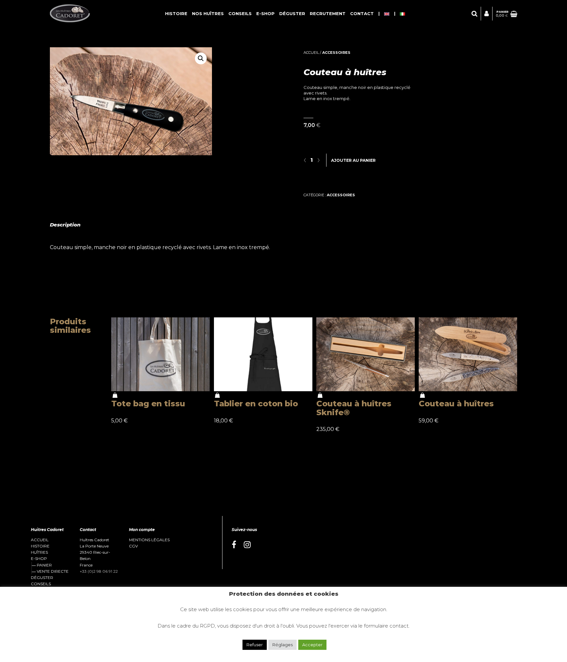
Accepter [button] (312, 644)
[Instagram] (247, 545)
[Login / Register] (486, 14)
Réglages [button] (282, 644)
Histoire (176, 13)
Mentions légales (149, 540)
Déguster (292, 13)
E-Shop (265, 13)
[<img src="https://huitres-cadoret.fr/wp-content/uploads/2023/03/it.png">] (402, 13)
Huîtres (39, 552)
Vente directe (53, 571)
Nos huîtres (208, 13)
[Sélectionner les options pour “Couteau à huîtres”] (422, 395)
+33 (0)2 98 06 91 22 (99, 571)
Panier (44, 565)
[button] (201, 58)
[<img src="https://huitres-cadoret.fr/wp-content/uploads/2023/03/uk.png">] (387, 13)
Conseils (240, 13)
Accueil (311, 52)
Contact (362, 13)
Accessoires (336, 52)
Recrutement (328, 13)
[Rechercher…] (474, 14)
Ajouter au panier (353, 160)
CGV (133, 546)
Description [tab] (65, 225)
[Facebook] (234, 545)
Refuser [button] (254, 644)
